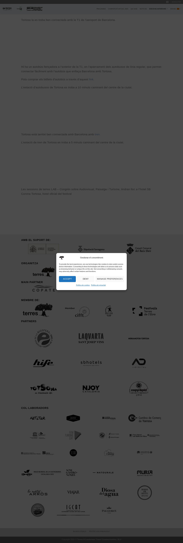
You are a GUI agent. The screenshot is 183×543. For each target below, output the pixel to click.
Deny (86, 279)
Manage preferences (110, 279)
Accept (67, 279)
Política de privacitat (98, 285)
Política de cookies (83, 285)
